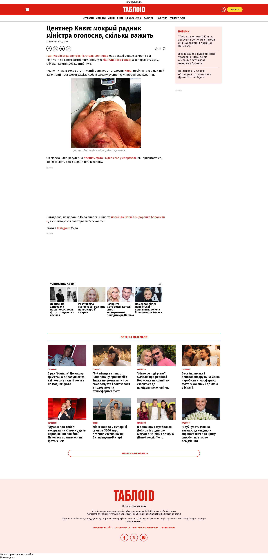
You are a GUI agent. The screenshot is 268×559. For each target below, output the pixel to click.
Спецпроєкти (177, 18)
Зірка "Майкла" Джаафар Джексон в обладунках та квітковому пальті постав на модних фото (66, 379)
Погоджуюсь (7, 557)
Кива (128, 70)
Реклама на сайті (102, 527)
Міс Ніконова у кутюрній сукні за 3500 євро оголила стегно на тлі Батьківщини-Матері (110, 432)
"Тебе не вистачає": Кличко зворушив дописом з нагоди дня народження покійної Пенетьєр (196, 41)
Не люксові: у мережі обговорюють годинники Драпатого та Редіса (194, 74)
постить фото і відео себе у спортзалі (109, 158)
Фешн (111, 18)
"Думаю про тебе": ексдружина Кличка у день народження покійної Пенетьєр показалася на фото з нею (67, 434)
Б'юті (120, 18)
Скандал (101, 18)
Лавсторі (149, 18)
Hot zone (162, 18)
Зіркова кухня (133, 18)
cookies (29, 554)
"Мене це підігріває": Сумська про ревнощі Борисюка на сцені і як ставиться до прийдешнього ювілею (153, 380)
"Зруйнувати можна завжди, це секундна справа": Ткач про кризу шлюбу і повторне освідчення (199, 434)
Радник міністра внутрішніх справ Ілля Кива (77, 55)
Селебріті (88, 18)
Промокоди (168, 527)
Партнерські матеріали (145, 527)
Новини (183, 31)
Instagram (63, 228)
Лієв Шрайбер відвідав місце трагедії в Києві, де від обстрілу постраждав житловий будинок (196, 58)
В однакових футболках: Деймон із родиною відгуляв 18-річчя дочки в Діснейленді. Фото (155, 432)
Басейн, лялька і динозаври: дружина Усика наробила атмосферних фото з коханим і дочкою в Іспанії (201, 380)
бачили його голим (117, 60)
